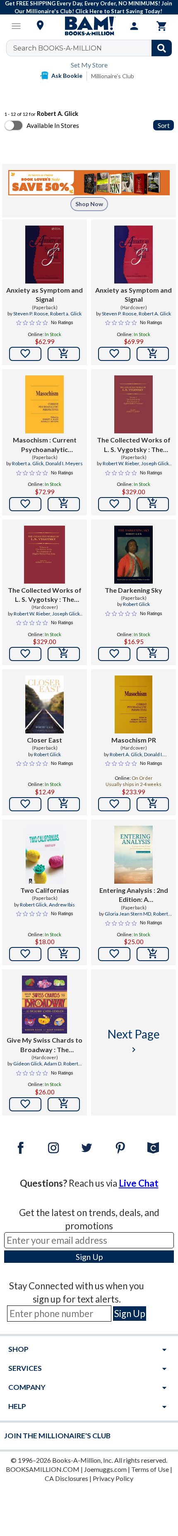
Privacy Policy (113, 1478)
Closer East (44, 740)
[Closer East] (44, 704)
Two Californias (44, 890)
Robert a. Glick (66, 313)
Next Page (134, 1041)
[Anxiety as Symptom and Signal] (44, 255)
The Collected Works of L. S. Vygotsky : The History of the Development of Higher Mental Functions (134, 445)
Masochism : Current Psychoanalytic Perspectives (45, 445)
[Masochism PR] (134, 704)
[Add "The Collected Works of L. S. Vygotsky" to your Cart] (153, 504)
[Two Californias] (44, 855)
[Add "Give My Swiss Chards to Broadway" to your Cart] (64, 1104)
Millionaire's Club (112, 75)
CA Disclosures (66, 1478)
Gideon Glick (27, 1063)
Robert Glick (136, 604)
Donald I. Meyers (64, 463)
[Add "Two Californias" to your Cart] (64, 954)
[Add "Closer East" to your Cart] (64, 804)
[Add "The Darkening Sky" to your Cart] (153, 654)
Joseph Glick (155, 463)
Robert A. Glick (155, 313)
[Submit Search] (162, 48)
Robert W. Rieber (121, 463)
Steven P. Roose (30, 313)
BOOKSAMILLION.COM (42, 1469)
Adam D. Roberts (62, 1063)
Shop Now (89, 203)
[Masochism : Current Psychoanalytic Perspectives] (44, 404)
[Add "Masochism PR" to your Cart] (153, 804)
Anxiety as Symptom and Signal (44, 294)
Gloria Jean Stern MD (128, 914)
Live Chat (139, 1183)
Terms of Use (150, 1469)
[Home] (89, 26)
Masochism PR (133, 740)
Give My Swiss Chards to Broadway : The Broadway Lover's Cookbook (44, 1045)
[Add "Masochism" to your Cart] (64, 504)
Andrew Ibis (62, 904)
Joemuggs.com (105, 1469)
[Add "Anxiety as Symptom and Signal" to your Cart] (64, 354)
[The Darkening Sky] (133, 555)
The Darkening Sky (133, 590)
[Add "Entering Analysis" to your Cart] (153, 954)
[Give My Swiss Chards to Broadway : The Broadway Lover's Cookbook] (44, 1005)
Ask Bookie (66, 75)
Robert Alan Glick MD (143, 917)
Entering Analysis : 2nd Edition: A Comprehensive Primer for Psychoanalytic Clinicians (133, 895)
